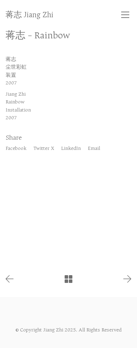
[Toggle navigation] (125, 15)
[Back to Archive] (68, 279)
